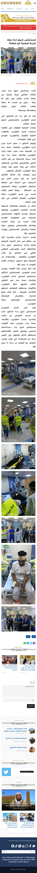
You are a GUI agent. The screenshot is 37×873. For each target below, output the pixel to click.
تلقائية (34, 636)
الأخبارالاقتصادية (10, 8)
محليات (26, 8)
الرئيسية (32, 8)
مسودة (28, 636)
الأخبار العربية (19, 8)
